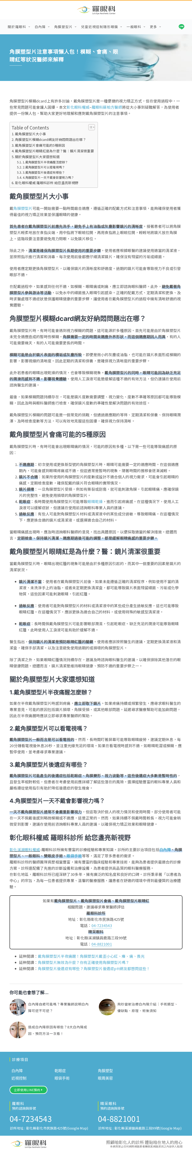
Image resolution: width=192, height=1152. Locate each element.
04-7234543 (102, 925)
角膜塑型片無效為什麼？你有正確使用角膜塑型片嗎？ (83, 962)
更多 (153, 26)
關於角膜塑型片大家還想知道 (37, 156)
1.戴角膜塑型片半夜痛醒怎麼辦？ (45, 162)
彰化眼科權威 (78, 107)
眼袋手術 (74, 855)
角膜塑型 (105, 1071)
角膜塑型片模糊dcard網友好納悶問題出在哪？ (50, 139)
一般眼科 (134, 26)
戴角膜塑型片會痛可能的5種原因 (40, 145)
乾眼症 (60, 1071)
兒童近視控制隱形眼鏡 (99, 26)
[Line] (181, 27)
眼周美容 (105, 1078)
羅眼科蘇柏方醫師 (107, 107)
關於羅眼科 (17, 26)
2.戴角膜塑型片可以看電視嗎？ (44, 167)
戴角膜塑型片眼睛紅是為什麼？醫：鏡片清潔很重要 (54, 150)
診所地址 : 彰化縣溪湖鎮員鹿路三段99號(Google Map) (140, 1128)
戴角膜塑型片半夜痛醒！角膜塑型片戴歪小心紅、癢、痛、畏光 (91, 956)
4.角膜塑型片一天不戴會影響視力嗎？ (48, 177)
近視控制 (18, 1078)
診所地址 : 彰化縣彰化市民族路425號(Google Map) (49, 1128)
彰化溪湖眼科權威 (25, 849)
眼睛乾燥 (95, 501)
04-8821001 (102, 944)
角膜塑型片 (63, 26)
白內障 (40, 26)
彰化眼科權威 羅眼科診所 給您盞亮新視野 (46, 182)
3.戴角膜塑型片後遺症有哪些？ (44, 172)
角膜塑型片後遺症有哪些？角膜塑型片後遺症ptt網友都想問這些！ (94, 968)
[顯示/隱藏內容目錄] (90, 127)
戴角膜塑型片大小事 (30, 133)
